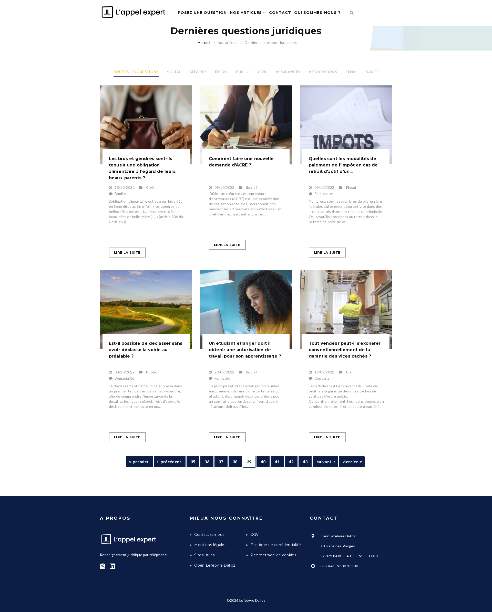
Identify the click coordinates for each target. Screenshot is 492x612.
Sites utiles (204, 555)
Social (174, 72)
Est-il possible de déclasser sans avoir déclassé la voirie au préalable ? (145, 350)
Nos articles (246, 12)
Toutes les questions (136, 72)
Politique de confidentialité (275, 544)
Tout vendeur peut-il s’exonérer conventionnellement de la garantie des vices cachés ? (345, 350)
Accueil (204, 42)
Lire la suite (127, 252)
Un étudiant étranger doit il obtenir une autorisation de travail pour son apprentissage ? (245, 350)
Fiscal (221, 72)
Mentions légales (210, 544)
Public (242, 72)
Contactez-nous (209, 534)
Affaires (198, 72)
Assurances (288, 72)
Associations (323, 72)
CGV (254, 534)
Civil (262, 72)
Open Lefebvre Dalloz (214, 565)
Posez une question (202, 12)
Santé (372, 72)
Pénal (351, 72)
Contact (280, 12)
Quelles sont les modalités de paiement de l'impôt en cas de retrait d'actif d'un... (343, 165)
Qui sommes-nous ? (317, 12)
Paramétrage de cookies (273, 555)
